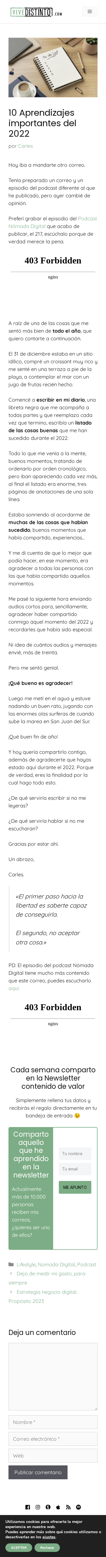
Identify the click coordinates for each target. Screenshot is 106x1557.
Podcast (86, 1264)
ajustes (48, 1537)
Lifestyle (26, 1264)
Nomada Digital (56, 1264)
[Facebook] (28, 1507)
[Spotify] (78, 1507)
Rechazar (47, 1547)
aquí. (14, 988)
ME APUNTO (75, 1187)
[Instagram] (38, 1507)
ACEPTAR (19, 1547)
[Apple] (58, 1507)
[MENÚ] (90, 11)
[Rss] (68, 1507)
